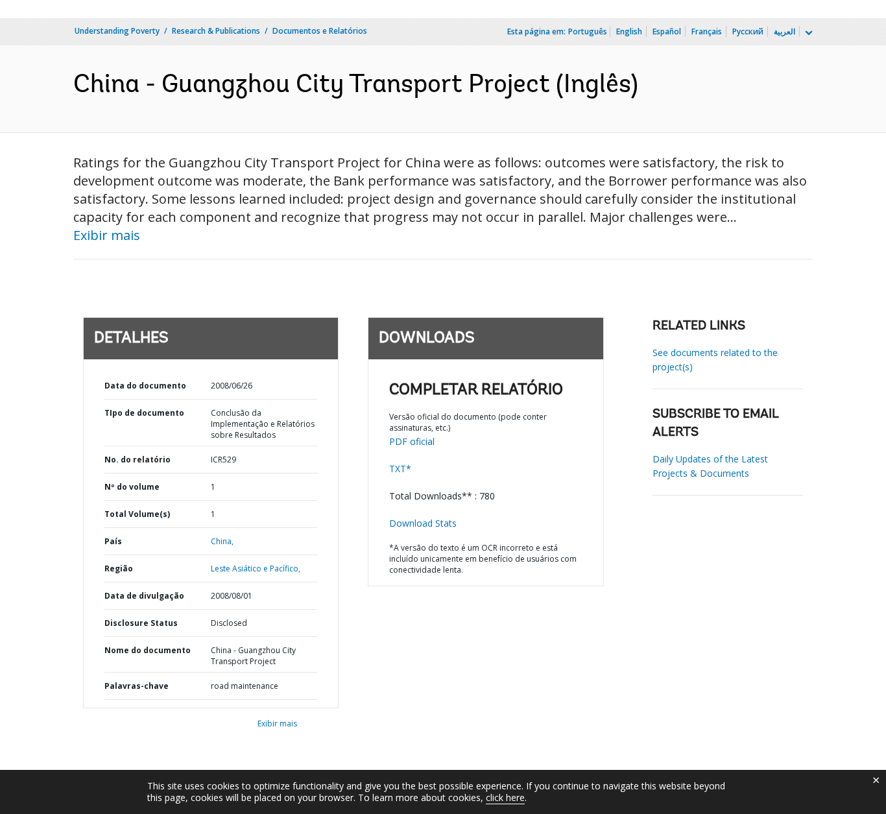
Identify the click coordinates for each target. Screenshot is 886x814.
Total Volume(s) (137, 514)
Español (667, 31)
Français (706, 31)
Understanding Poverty (117, 30)
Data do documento (145, 385)
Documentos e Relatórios (319, 30)
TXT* (400, 468)
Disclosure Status (141, 622)
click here (505, 797)
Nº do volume (132, 486)
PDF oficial (412, 441)
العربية (784, 31)
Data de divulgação (144, 595)
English (629, 31)
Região (118, 568)
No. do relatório (137, 459)
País (113, 541)
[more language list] (807, 33)
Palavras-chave (136, 685)
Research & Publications (216, 30)
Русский (747, 31)
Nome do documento (147, 650)
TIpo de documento (144, 412)
